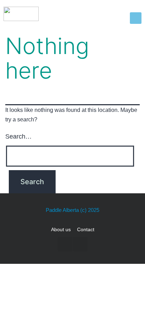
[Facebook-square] (65, 244)
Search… (18, 136)
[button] (135, 18)
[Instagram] (80, 244)
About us (61, 229)
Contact (85, 229)
